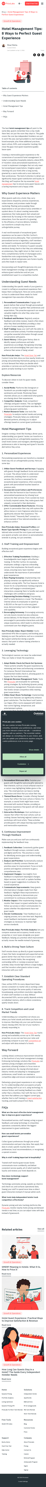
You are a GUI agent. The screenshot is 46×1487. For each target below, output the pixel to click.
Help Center (5, 1450)
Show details (34, 750)
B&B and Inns (28, 1402)
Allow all (23, 757)
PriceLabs (8, 414)
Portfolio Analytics (8, 1398)
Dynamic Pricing (7, 1394)
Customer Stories (29, 1428)
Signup (26, 1470)
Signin (26, 1466)
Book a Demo (6, 1442)
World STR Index (7, 1424)
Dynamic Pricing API (8, 1406)
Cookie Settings (23, 1481)
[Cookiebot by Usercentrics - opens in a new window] (33, 714)
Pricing (26, 1446)
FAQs (5, 117)
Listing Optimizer (7, 1402)
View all (41, 1229)
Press (25, 1432)
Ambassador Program (31, 1462)
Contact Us (27, 1450)
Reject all (23, 771)
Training (4, 1454)
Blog (4, 12)
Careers (26, 1454)
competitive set (34, 1041)
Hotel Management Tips (13, 106)
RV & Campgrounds (30, 1406)
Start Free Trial (32, 4)
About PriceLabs (29, 1442)
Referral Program (29, 1458)
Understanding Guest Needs (14, 101)
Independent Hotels (30, 1394)
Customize (22, 764)
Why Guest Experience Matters (15, 95)
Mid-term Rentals (29, 1410)
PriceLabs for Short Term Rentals (12, 1410)
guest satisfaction (34, 1098)
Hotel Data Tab (30, 355)
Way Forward (8, 111)
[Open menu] (42, 3)
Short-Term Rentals (30, 1414)
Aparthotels (27, 1398)
